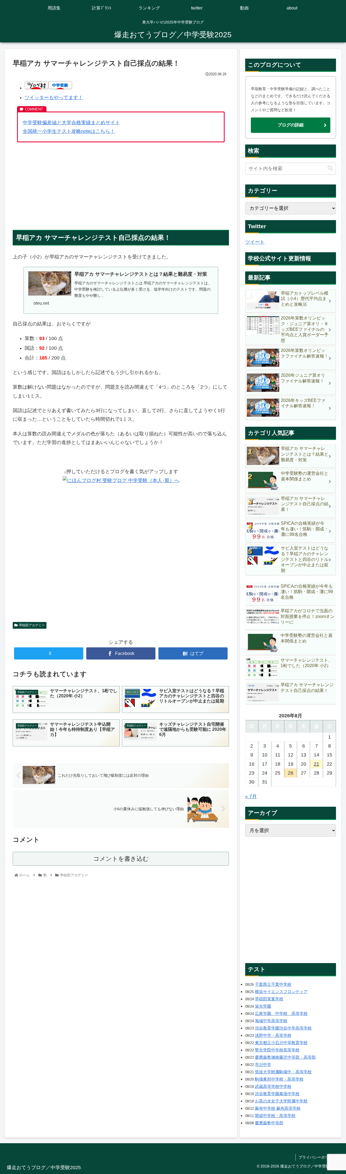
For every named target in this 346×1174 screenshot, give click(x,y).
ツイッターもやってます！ (54, 97)
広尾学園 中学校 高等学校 (281, 1013)
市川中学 (263, 1064)
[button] (330, 168)
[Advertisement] (121, 186)
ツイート (255, 242)
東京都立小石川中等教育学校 (281, 1042)
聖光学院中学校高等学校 (277, 1050)
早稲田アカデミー (32, 625)
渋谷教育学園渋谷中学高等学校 (283, 1028)
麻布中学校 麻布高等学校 (278, 1108)
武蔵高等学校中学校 (273, 1086)
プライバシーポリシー (317, 1157)
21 (316, 764)
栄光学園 (263, 1006)
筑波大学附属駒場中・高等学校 (283, 1071)
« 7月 (251, 796)
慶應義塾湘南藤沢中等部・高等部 (285, 1057)
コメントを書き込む (121, 858)
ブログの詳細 (291, 125)
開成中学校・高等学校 (275, 1115)
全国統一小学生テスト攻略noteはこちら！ (69, 131)
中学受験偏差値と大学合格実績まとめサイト (71, 122)
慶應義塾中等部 (269, 1123)
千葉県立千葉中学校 (273, 984)
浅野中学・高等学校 (273, 1035)
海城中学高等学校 (271, 1020)
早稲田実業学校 (269, 999)
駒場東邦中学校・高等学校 (279, 1079)
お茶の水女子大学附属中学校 (281, 1101)
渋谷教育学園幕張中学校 (277, 1093)
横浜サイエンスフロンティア (281, 991)
